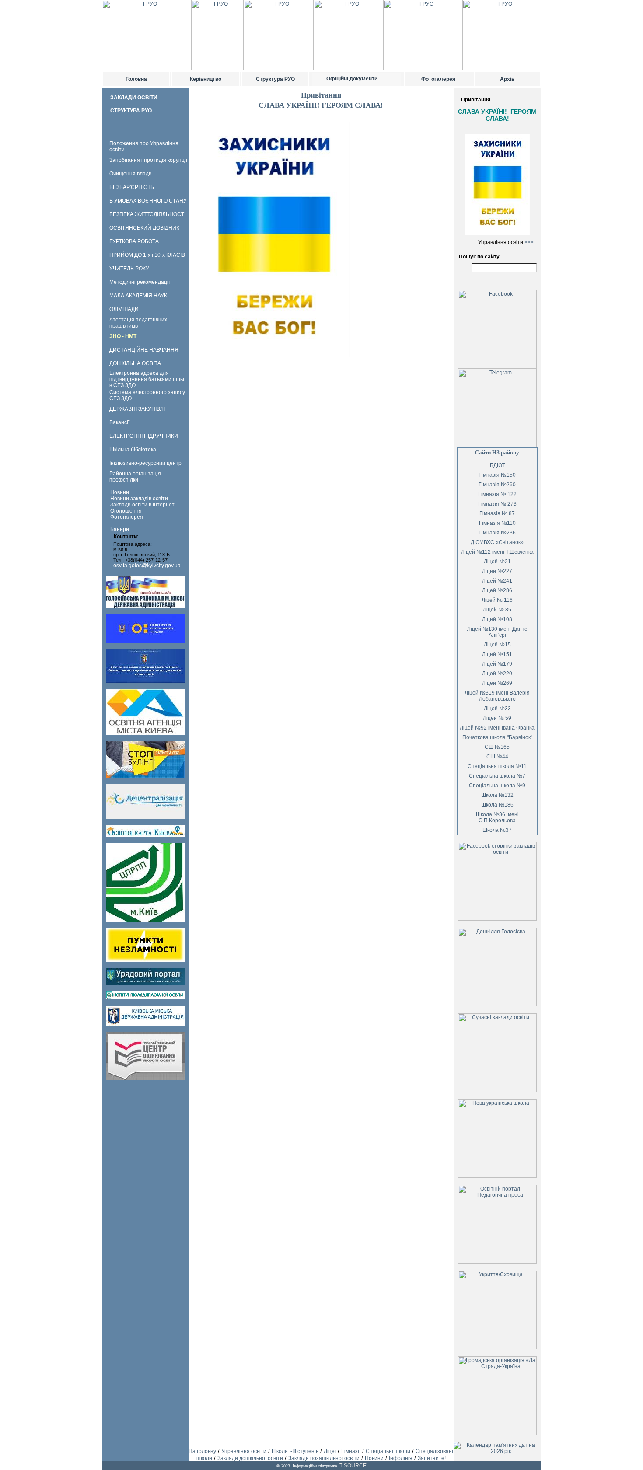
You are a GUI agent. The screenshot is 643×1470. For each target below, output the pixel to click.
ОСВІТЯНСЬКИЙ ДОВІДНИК (144, 228)
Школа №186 (497, 805)
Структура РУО (275, 79)
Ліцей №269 (497, 683)
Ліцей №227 (497, 571)
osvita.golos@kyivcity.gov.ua (147, 565)
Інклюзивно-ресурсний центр (145, 463)
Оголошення (126, 511)
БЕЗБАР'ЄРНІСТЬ (131, 187)
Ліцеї (330, 1451)
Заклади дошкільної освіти (250, 1458)
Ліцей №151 (497, 654)
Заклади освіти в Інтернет (142, 505)
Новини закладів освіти (139, 499)
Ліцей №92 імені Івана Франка (497, 728)
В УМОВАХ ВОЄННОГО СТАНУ (148, 201)
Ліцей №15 (497, 645)
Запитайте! (432, 1458)
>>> (529, 242)
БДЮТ (497, 465)
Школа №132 (497, 795)
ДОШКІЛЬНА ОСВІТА (135, 363)
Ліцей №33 (497, 708)
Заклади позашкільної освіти (324, 1458)
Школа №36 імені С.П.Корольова (497, 817)
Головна (136, 79)
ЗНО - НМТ (122, 336)
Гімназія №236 (497, 533)
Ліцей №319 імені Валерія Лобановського (497, 696)
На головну (202, 1451)
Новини (119, 492)
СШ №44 (497, 757)
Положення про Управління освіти (143, 146)
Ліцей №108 (497, 619)
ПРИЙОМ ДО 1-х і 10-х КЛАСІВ (147, 255)
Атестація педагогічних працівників (138, 323)
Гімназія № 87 (497, 513)
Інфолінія (400, 1458)
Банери (119, 529)
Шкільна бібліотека (132, 450)
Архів (507, 79)
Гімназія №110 (497, 523)
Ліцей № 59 (497, 718)
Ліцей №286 (497, 590)
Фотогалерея (438, 79)
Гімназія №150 (497, 475)
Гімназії (350, 1451)
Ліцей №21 (497, 562)
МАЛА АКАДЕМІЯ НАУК (138, 296)
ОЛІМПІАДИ (124, 309)
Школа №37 (497, 830)
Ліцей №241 (497, 581)
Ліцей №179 (497, 664)
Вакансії (119, 422)
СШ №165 (497, 747)
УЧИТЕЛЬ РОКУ (129, 268)
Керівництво (205, 79)
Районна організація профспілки (135, 477)
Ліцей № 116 (497, 600)
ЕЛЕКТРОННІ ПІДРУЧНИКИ (143, 436)
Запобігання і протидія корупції (148, 160)
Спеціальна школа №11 (497, 766)
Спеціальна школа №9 (497, 785)
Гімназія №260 (497, 485)
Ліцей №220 (497, 673)
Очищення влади (130, 174)
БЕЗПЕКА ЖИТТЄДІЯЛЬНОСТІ (147, 214)
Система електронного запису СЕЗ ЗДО (147, 395)
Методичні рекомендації (139, 282)
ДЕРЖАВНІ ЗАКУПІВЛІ (137, 409)
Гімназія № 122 (497, 494)
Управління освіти (243, 1451)
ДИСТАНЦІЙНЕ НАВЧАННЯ (143, 350)
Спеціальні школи (388, 1451)
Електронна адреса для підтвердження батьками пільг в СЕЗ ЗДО (147, 379)
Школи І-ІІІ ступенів (295, 1451)
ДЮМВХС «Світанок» (497, 542)
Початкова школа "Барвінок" (497, 737)
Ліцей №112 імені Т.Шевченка (497, 552)
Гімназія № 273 (497, 504)
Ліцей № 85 (497, 610)
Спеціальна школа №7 (497, 776)
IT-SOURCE (352, 1466)
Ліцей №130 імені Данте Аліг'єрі (497, 632)
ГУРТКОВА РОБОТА (134, 241)
